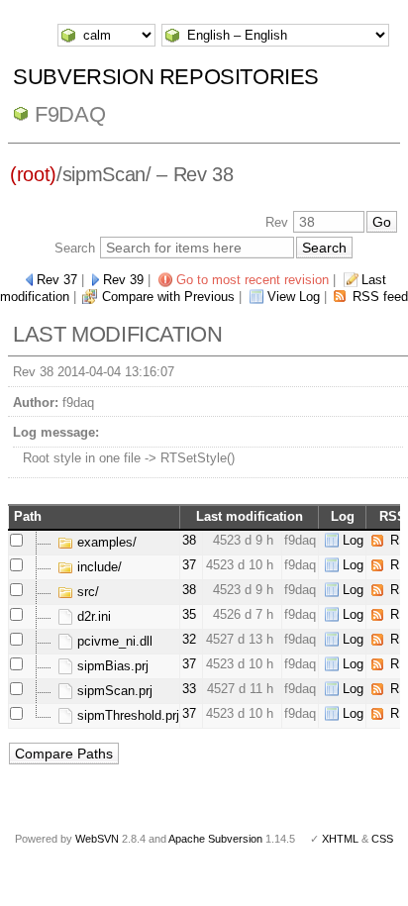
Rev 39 (123, 279)
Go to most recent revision (252, 279)
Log (353, 540)
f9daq (70, 114)
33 (189, 688)
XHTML (340, 839)
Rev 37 (57, 279)
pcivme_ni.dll (113, 641)
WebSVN (97, 839)
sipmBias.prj (111, 665)
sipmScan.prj (113, 690)
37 (189, 564)
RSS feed (380, 296)
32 (189, 639)
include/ (97, 566)
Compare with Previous (168, 296)
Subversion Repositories (166, 76)
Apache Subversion (215, 839)
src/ (86, 591)
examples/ (105, 542)
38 (189, 540)
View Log (293, 296)
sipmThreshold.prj (126, 715)
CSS (382, 839)
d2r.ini (92, 616)
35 (189, 614)
